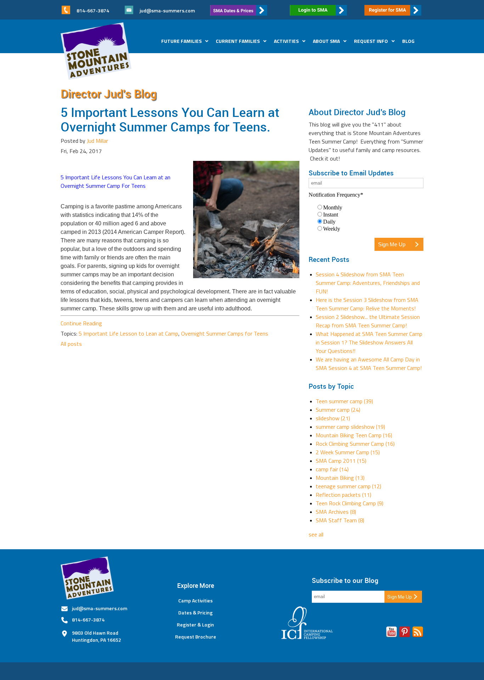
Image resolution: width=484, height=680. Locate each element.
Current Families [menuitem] (238, 41)
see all (316, 534)
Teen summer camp (344, 401)
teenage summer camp (348, 486)
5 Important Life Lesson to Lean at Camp (128, 333)
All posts (71, 343)
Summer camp (338, 409)
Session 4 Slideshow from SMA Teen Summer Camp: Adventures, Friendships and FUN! (368, 283)
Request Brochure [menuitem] (195, 636)
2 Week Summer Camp (348, 452)
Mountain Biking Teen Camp (354, 435)
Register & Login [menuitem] (195, 624)
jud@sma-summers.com (167, 10)
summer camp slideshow (350, 426)
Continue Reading (81, 323)
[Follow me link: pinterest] (404, 633)
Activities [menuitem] (286, 41)
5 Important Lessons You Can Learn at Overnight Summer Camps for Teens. (170, 119)
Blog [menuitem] (408, 41)
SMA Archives (336, 511)
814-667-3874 (88, 619)
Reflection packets (343, 494)
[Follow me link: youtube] (391, 633)
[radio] (369, 207)
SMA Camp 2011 (341, 460)
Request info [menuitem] (371, 41)
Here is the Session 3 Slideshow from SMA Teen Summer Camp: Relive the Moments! (367, 304)
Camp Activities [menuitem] (195, 600)
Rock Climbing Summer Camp (355, 443)
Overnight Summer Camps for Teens (224, 333)
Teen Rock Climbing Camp (349, 503)
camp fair (332, 469)
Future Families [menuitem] (181, 41)
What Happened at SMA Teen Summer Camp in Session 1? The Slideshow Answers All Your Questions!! (369, 342)
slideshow (333, 418)
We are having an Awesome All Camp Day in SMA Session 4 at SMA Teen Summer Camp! (369, 363)
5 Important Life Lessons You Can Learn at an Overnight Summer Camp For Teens (115, 181)
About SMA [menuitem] (326, 41)
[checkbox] (366, 218)
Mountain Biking (340, 477)
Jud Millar (97, 140)
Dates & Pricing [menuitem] (195, 612)
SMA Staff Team (340, 520)
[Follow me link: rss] (417, 633)
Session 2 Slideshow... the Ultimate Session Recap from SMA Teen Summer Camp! (368, 321)
